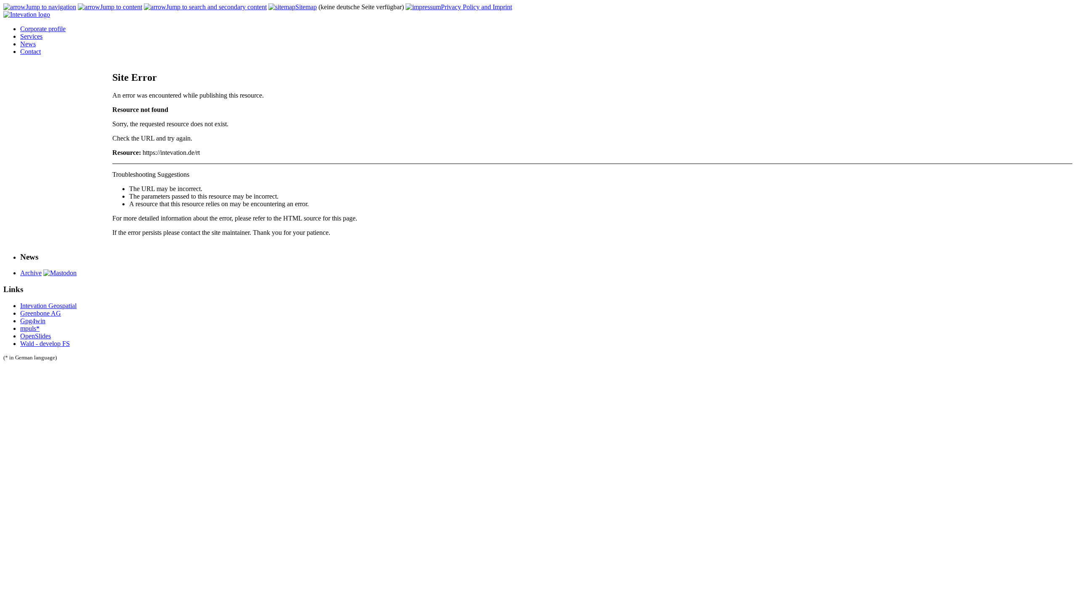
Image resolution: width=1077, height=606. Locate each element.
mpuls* (30, 328)
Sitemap (306, 7)
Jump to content (121, 7)
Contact (30, 51)
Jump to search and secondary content (216, 7)
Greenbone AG (40, 313)
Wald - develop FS (45, 343)
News (28, 44)
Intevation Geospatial (48, 305)
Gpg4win (32, 320)
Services (31, 36)
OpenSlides (35, 336)
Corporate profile (43, 28)
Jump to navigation (51, 7)
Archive (31, 272)
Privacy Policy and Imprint (476, 7)
